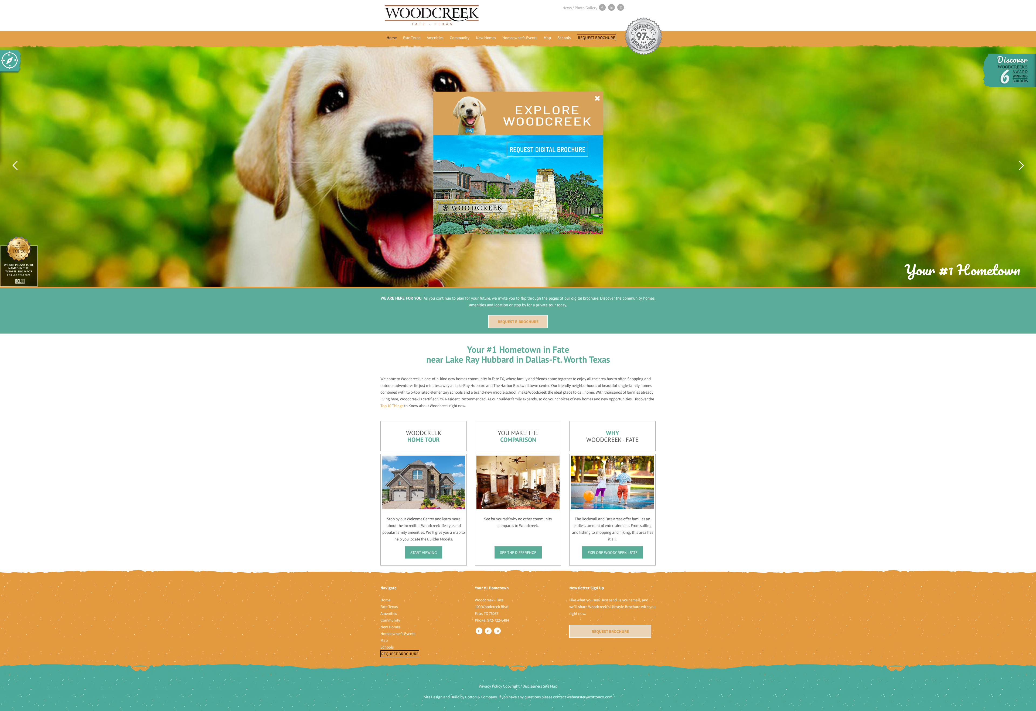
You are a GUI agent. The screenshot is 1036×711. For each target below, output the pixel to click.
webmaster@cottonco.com (589, 696)
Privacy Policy (490, 686)
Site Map (550, 686)
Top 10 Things (391, 405)
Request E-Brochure (518, 321)
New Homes (486, 37)
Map (547, 37)
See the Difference (518, 552)
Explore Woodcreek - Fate (613, 552)
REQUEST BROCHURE (610, 631)
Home (392, 37)
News (567, 7)
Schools (564, 37)
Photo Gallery (586, 7)
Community (459, 37)
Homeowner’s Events (519, 37)
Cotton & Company (481, 696)
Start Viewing (423, 552)
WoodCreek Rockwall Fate (432, 15)
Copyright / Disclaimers (522, 686)
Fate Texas (411, 37)
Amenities (435, 37)
